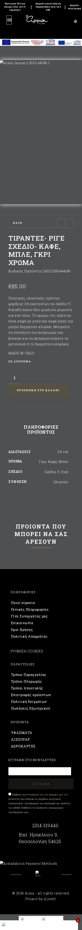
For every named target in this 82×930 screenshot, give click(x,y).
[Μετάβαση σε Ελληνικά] (51, 919)
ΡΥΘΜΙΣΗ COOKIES (27, 651)
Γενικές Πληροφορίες (30, 609)
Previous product (60, 223)
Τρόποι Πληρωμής (26, 681)
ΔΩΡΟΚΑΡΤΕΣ (23, 746)
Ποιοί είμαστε (23, 602)
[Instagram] (52, 876)
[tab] (41, 430)
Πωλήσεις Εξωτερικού (30, 708)
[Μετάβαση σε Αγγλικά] (29, 919)
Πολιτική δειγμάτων (29, 701)
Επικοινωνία (22, 623)
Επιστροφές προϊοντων (31, 695)
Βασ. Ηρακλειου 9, (38, 835)
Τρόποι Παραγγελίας (28, 674)
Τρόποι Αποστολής (27, 688)
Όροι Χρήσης (22, 629)
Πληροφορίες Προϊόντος (41, 429)
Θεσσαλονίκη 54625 (40, 841)
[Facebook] (30, 876)
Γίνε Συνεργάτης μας (29, 616)
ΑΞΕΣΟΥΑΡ (20, 739)
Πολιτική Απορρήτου (29, 636)
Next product (69, 223)
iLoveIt (50, 899)
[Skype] (41, 873)
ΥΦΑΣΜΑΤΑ (21, 732)
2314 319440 (45, 825)
